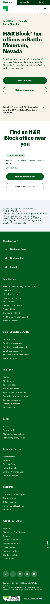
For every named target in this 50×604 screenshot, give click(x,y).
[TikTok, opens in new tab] (6, 574)
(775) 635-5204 (13, 168)
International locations (13, 506)
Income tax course (11, 543)
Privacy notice (9, 430)
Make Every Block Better (14, 532)
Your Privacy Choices (31, 598)
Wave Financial (10, 358)
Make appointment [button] (25, 90)
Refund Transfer (10, 468)
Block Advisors (10, 339)
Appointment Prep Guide (14, 392)
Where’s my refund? (12, 403)
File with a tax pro (11, 294)
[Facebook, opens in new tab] (13, 574)
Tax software (9, 301)
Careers (6, 536)
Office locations (10, 502)
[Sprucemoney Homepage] (41, 2)
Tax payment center (12, 400)
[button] (38, 9)
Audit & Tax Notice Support (15, 317)
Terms (6, 426)
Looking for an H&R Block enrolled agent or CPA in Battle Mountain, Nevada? (20, 110)
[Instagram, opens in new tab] (20, 574)
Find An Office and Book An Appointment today (25, 213)
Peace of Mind (9, 309)
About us (7, 528)
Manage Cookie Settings (14, 434)
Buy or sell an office (12, 540)
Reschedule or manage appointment (20, 286)
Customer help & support (14, 494)
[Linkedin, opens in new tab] (34, 574)
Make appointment (25, 176)
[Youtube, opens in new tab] (27, 574)
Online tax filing (10, 290)
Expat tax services (11, 320)
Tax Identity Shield (11, 313)
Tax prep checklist (11, 388)
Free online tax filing (12, 298)
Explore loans (9, 456)
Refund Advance (10, 475)
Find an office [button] (25, 80)
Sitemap (7, 509)
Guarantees (8, 558)
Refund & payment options (15, 396)
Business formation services (16, 354)
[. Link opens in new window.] (11, 599)
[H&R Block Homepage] (8, 2)
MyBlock (7, 377)
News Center (9, 547)
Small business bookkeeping (16, 347)
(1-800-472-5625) (10, 211)
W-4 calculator (9, 407)
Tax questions (9, 498)
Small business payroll (13, 351)
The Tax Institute (10, 555)
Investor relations (11, 551)
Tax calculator (9, 385)
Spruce (6, 460)
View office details (25, 186)
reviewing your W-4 (27, 218)
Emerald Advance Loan (13, 472)
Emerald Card (9, 464)
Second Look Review (12, 305)
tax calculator (9, 218)
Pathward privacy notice (14, 438)
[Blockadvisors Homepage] (25, 2)
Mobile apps (8, 381)
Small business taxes (12, 343)
